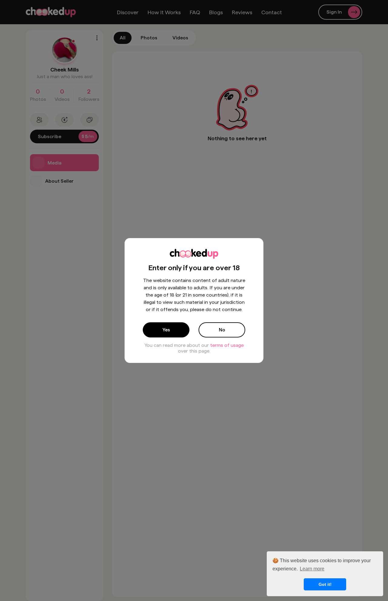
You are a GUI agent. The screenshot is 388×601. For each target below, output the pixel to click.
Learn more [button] (312, 568)
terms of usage (227, 345)
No (222, 329)
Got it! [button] (325, 584)
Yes (166, 329)
